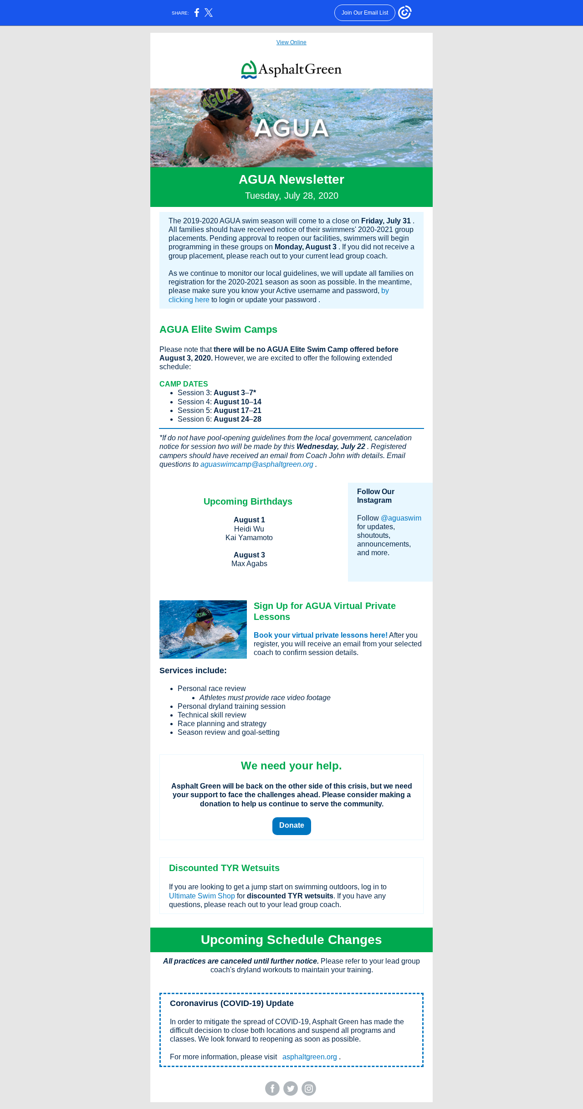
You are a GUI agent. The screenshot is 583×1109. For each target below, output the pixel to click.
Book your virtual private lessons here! (321, 635)
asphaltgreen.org (309, 1057)
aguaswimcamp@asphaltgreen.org (256, 464)
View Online (291, 42)
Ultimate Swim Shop (202, 896)
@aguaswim (401, 518)
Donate (291, 825)
